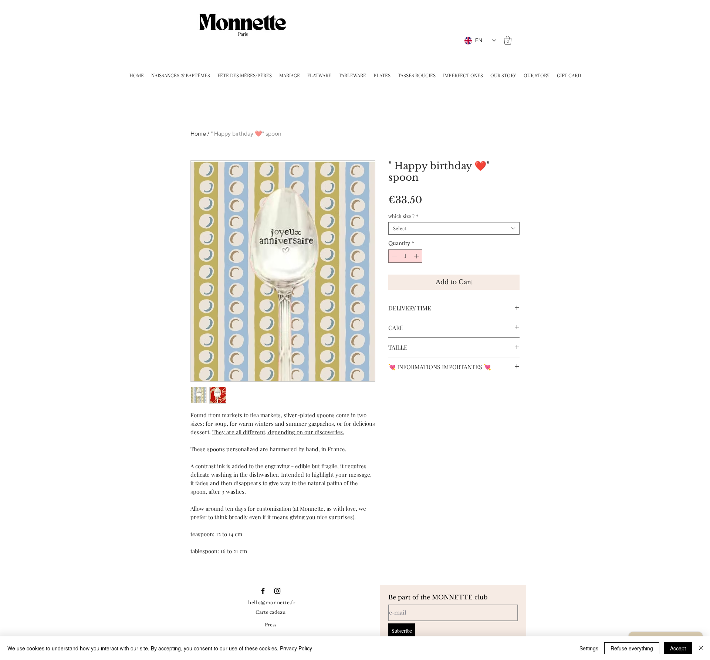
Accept (678, 648)
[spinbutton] (405, 256)
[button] (507, 40)
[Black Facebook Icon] (263, 591)
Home (198, 133)
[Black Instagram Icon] (277, 591)
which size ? (403, 216)
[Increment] (417, 256)
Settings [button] (588, 648)
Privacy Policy (296, 648)
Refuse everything (632, 648)
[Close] (701, 648)
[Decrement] (393, 256)
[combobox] (454, 228)
